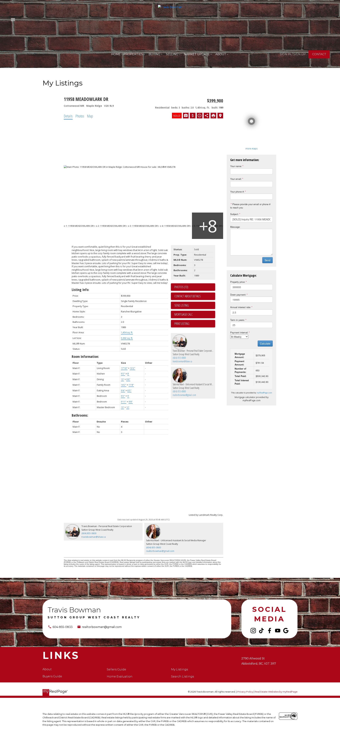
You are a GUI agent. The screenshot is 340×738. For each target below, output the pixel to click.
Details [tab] (68, 116)
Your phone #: (237, 191)
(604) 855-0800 (179, 357)
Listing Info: (80, 289)
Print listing (181, 323)
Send (267, 260)
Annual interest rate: (240, 307)
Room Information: (85, 356)
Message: (235, 226)
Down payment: (238, 294)
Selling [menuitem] (172, 54)
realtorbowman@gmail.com (184, 395)
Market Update (197, 54)
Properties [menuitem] (133, 54)
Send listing (181, 305)
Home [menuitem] (116, 54)
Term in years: (237, 320)
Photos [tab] (79, 116)
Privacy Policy (245, 691)
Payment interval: (239, 332)
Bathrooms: (80, 415)
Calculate (265, 343)
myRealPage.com (264, 392)
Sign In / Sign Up (293, 54)
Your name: (236, 166)
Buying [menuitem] (154, 54)
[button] (293, 54)
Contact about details (187, 296)
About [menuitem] (220, 54)
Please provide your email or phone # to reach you (250, 205)
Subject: (234, 214)
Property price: (237, 282)
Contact (319, 54)
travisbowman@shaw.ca (182, 361)
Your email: (236, 179)
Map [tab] (90, 116)
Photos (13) (181, 287)
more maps (251, 148)
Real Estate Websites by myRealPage (276, 691)
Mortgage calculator (194, 314)
